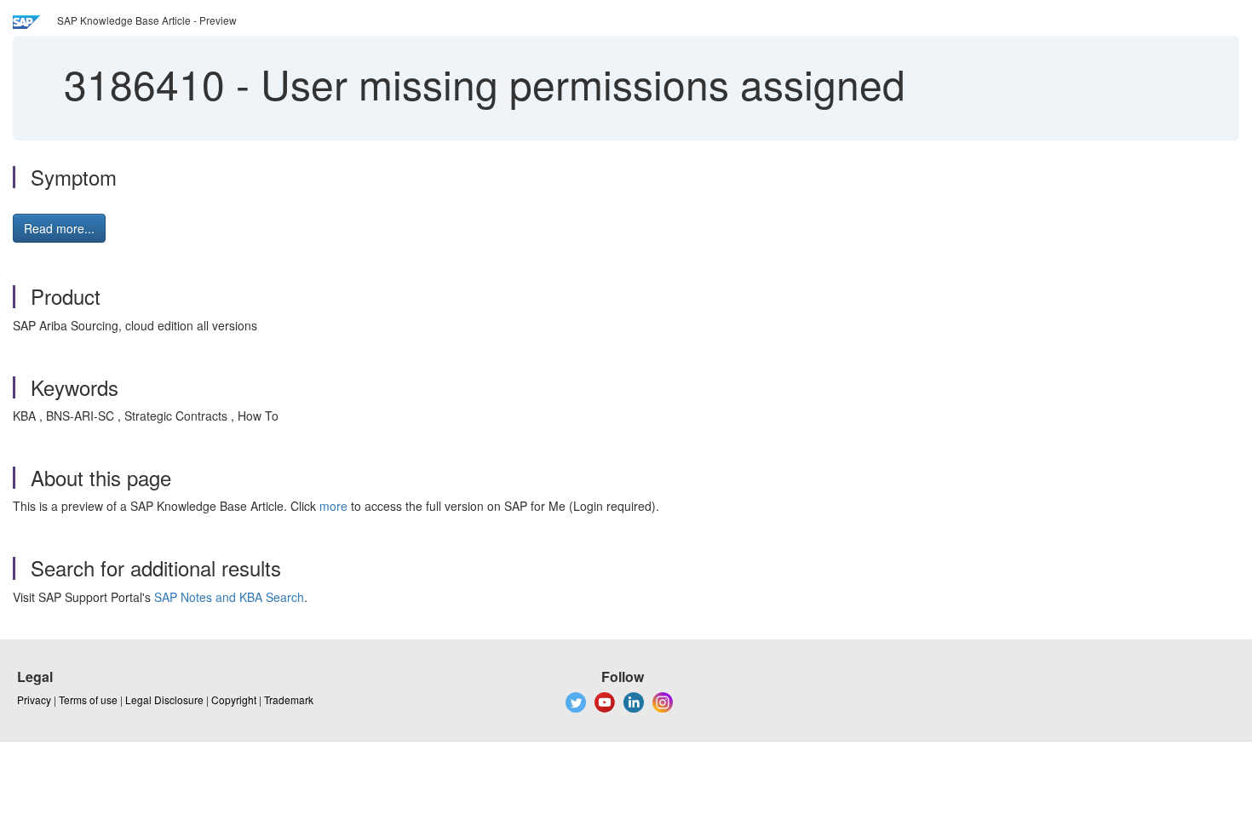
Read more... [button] (59, 228)
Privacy (34, 699)
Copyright (233, 699)
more (333, 505)
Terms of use (88, 699)
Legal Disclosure (164, 699)
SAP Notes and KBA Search (229, 596)
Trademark (288, 699)
